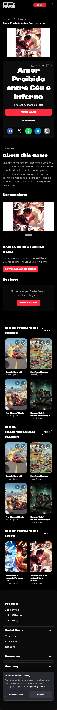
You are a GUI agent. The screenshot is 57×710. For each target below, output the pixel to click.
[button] (16, 353)
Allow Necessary (17, 694)
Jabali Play (11, 620)
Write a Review (28, 303)
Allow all (40, 694)
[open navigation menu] (51, 5)
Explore (18, 19)
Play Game (28, 121)
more (47, 331)
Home (6, 19)
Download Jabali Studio (20, 269)
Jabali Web (12, 610)
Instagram (12, 641)
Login (39, 5)
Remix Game (28, 112)
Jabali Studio (13, 615)
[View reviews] (47, 65)
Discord (10, 647)
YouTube (11, 636)
